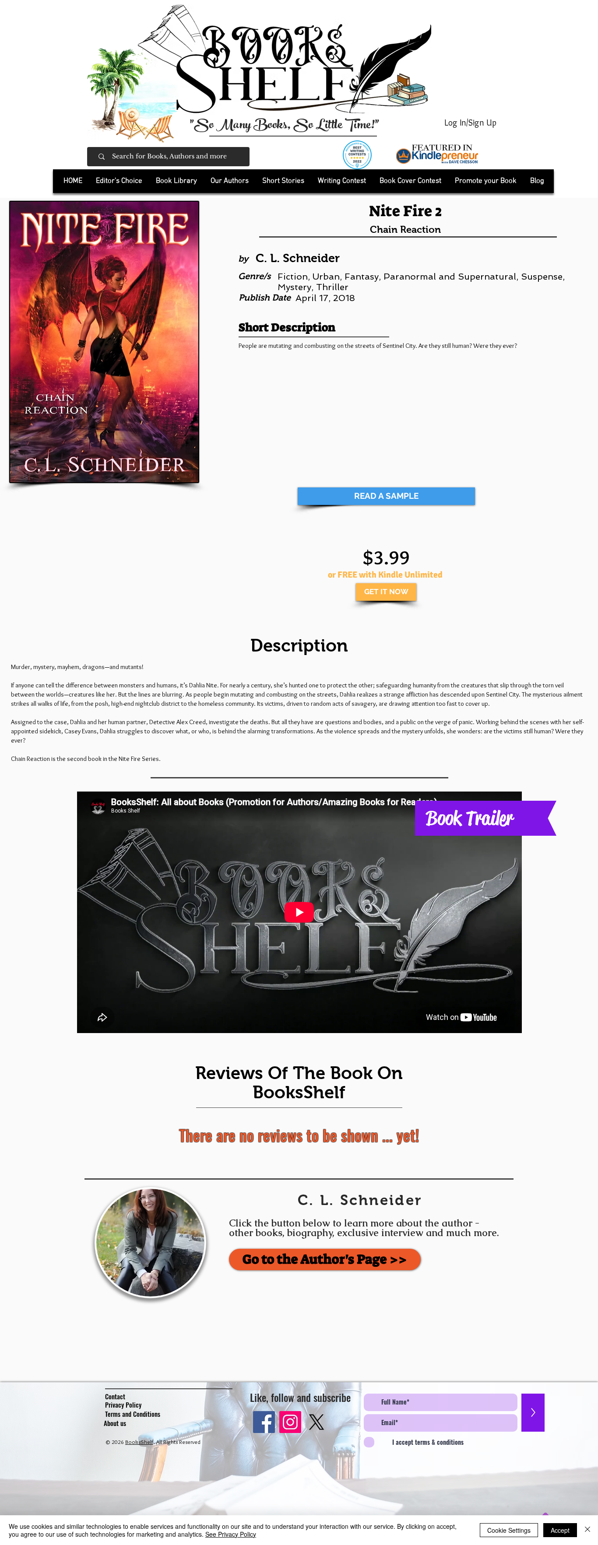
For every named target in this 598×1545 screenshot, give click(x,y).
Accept (560, 1530)
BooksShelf (139, 1441)
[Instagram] (290, 1422)
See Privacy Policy (230, 1534)
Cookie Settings (509, 1530)
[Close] (587, 1530)
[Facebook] (264, 1422)
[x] (316, 1422)
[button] (176, 181)
